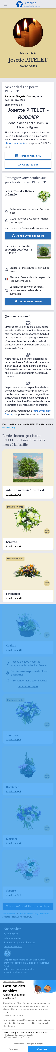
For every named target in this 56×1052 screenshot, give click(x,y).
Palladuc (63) (8, 427)
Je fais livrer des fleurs (28, 236)
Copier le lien (28, 165)
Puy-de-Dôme (25, 96)
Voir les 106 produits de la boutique (28, 906)
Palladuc (44, 913)
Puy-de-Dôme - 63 (28, 913)
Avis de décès (9, 913)
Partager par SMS (28, 156)
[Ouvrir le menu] (5, 4)
